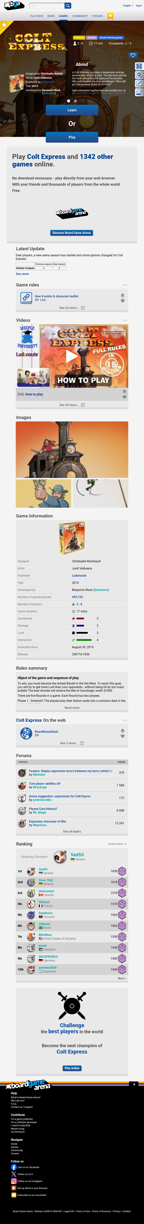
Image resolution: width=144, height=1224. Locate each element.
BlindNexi (45, 935)
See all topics (72, 831)
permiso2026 (48, 967)
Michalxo (39, 774)
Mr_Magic (39, 812)
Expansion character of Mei (47, 821)
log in (139, 5)
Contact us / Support (22, 1107)
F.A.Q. (14, 1103)
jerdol (42, 946)
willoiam (44, 924)
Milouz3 (44, 902)
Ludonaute (47, 81)
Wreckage (40, 787)
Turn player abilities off (44, 783)
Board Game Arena (23, 1211)
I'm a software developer (24, 1122)
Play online (72, 1068)
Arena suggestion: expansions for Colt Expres (60, 796)
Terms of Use (83, 1211)
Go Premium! (18, 1131)
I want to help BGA (20, 1125)
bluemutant (46, 891)
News (51, 16)
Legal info (69, 1211)
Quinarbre (49, 93)
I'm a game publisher (22, 1119)
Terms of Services (101, 1211)
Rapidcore (45, 913)
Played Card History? (43, 809)
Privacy (117, 1211)
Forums (97, 16)
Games (63, 16)
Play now (36, 16)
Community (80, 16)
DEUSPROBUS (48, 956)
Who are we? (18, 1100)
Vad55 (77, 854)
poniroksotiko (42, 800)
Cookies (126, 1211)
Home (14, 1143)
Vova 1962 (46, 880)
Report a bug (17, 1128)
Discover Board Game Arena (71, 233)
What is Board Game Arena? (25, 1097)
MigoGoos (40, 825)
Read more (72, 708)
